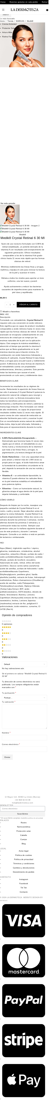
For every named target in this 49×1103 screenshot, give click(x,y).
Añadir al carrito (28, 305)
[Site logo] (24, 10)
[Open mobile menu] (3, 9)
